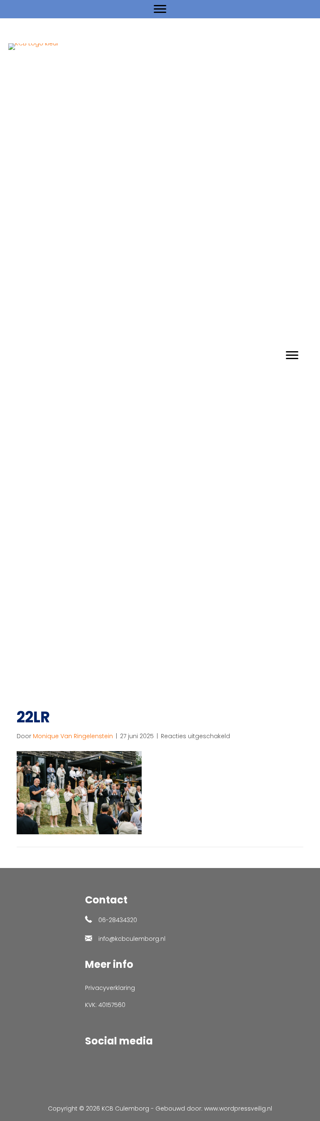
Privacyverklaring (110, 988)
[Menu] (160, 9)
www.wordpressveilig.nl (238, 1108)
